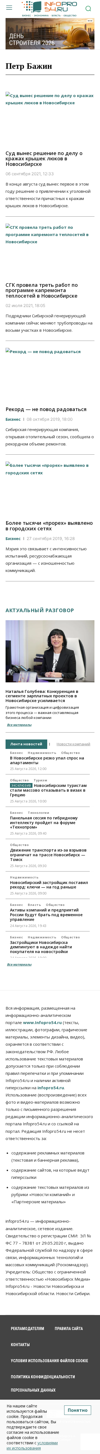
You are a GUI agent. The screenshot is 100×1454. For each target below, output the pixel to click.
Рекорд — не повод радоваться (46, 409)
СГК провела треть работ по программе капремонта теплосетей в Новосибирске (42, 290)
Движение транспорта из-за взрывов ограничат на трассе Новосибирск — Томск (48, 854)
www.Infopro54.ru (42, 1022)
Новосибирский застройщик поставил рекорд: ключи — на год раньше (49, 885)
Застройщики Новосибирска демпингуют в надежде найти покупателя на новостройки (41, 947)
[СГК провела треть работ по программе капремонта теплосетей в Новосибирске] (50, 250)
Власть (34, 904)
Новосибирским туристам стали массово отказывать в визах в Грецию (48, 790)
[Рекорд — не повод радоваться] (50, 374)
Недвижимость (42, 752)
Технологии (38, 812)
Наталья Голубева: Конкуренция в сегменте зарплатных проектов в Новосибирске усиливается (42, 695)
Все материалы (19, 725)
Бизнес (13, 419)
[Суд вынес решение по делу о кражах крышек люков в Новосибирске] (50, 118)
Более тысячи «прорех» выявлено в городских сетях (49, 526)
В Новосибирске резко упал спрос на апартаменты (47, 760)
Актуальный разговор (40, 610)
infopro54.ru (51, 1087)
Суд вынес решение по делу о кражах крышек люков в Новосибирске (44, 159)
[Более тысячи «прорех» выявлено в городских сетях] (50, 488)
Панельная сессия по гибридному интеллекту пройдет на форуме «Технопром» (44, 822)
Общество (70, 752)
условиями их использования (32, 1445)
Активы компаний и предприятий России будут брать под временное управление (46, 914)
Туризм (40, 780)
